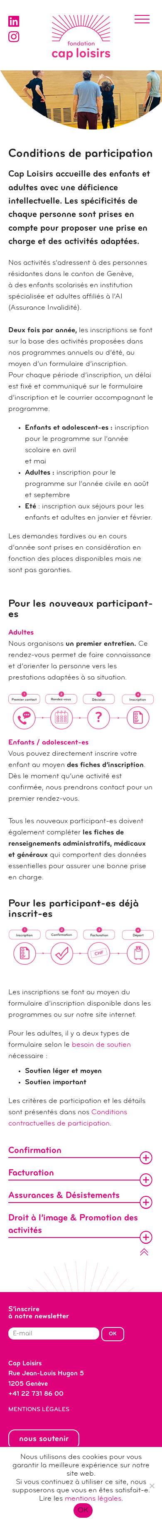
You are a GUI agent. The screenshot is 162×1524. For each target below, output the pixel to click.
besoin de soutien (101, 1045)
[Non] (151, 1486)
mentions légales (93, 1499)
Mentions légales (38, 1410)
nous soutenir (44, 1439)
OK (83, 1510)
